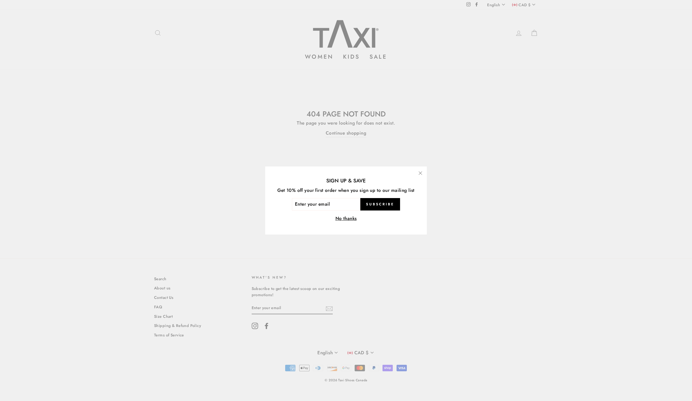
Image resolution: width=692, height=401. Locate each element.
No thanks (346, 218)
